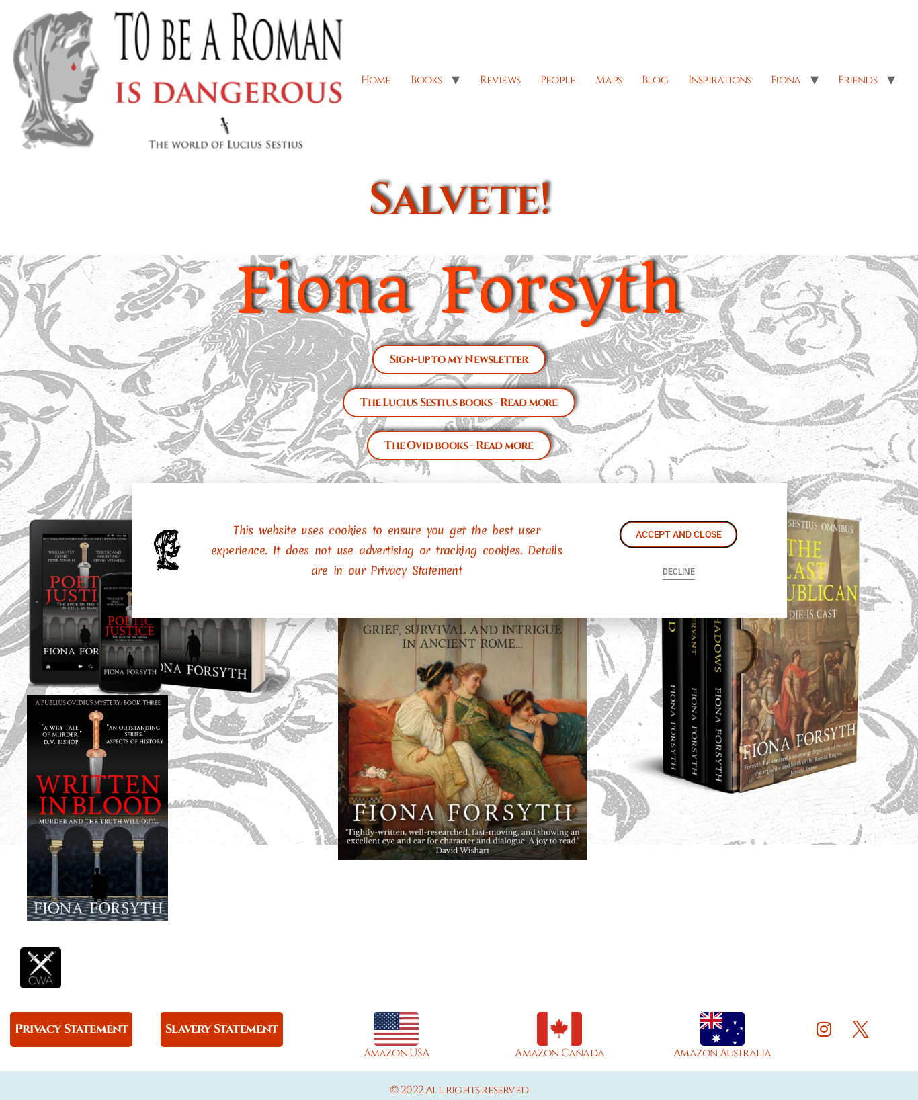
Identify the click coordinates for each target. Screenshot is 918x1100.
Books (426, 80)
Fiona (785, 80)
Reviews (500, 80)
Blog (655, 80)
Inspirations (719, 80)
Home (376, 80)
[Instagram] (824, 1029)
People (557, 80)
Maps (608, 80)
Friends (857, 80)
